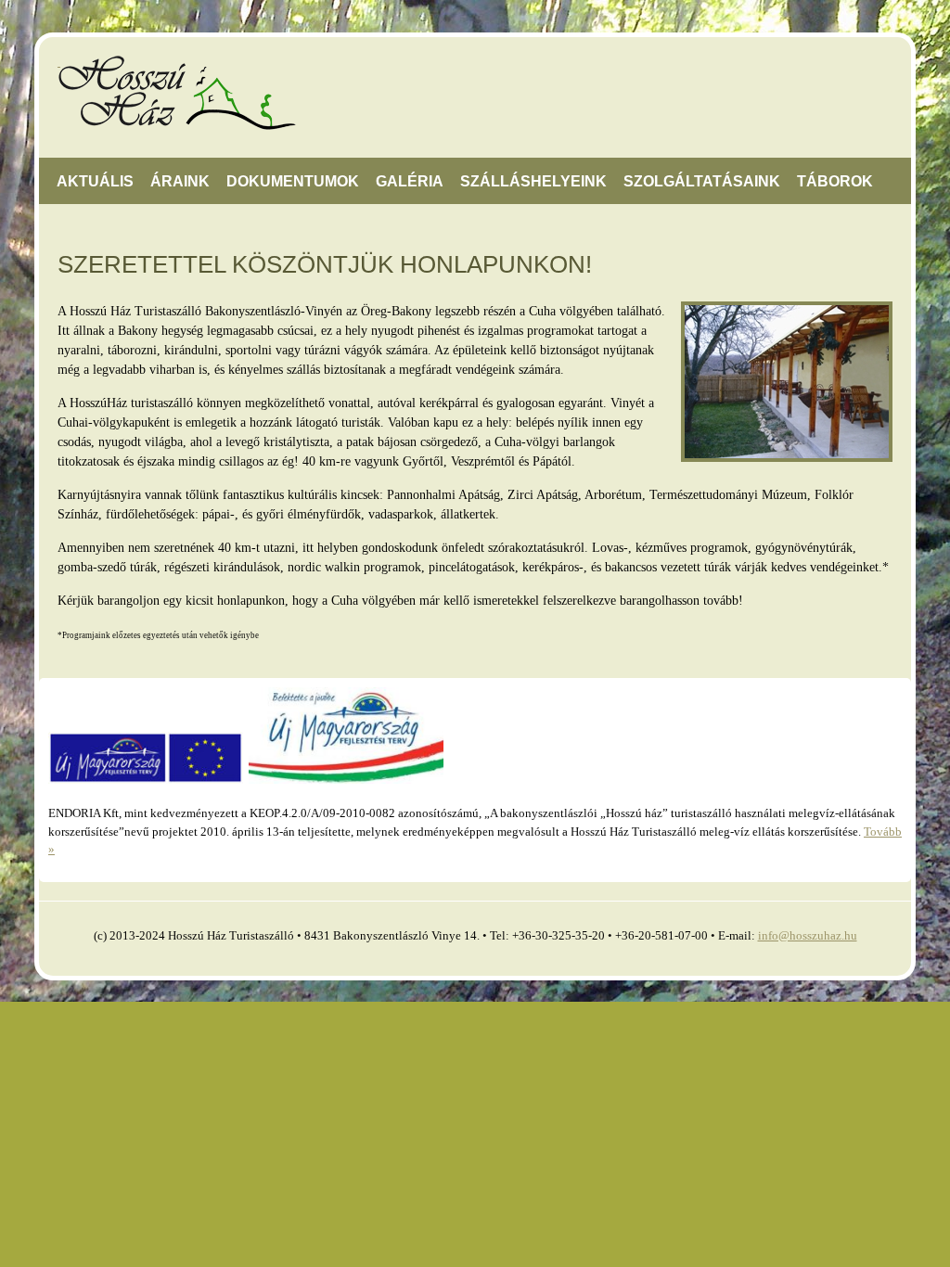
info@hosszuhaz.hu (807, 935)
